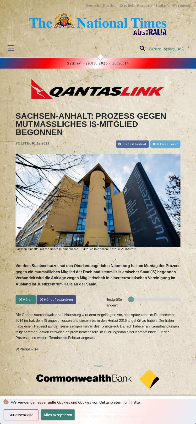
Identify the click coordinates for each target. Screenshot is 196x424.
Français (144, 5)
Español (126, 5)
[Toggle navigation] (10, 48)
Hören (27, 299)
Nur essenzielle (21, 415)
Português (182, 5)
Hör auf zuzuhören (58, 299)
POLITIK (23, 143)
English (109, 5)
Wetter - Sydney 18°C (167, 49)
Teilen (134, 144)
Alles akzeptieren (58, 415)
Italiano (162, 5)
